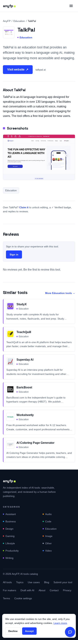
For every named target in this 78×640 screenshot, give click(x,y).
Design (9, 528)
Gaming (10, 536)
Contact (54, 590)
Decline (13, 631)
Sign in (14, 254)
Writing (9, 558)
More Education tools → (60, 293)
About (42, 590)
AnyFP (7, 21)
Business (10, 521)
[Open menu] (71, 6)
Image (48, 536)
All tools (7, 582)
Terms (6, 598)
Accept (29, 631)
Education (19, 21)
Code (48, 521)
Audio (48, 514)
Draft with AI (27, 590)
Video (48, 550)
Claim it (23, 207)
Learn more (60, 623)
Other (48, 543)
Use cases (34, 582)
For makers (9, 590)
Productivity (12, 550)
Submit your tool (63, 582)
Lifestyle (10, 543)
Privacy (67, 590)
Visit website (17, 69)
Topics (19, 582)
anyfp (8, 5)
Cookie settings (23, 598)
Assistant (10, 514)
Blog (46, 582)
